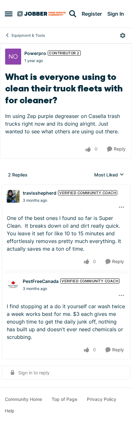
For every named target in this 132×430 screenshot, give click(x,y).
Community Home (23, 399)
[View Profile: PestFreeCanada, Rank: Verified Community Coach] (13, 284)
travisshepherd (39, 193)
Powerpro (35, 53)
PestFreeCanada (41, 281)
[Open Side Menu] (9, 14)
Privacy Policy (101, 399)
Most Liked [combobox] (109, 175)
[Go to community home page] (41, 13)
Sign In (115, 14)
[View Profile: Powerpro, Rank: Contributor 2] (13, 57)
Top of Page (64, 399)
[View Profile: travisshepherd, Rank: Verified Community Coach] (13, 196)
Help (9, 410)
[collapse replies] (66, 187)
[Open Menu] (122, 35)
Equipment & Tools (28, 35)
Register (92, 14)
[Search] (73, 14)
